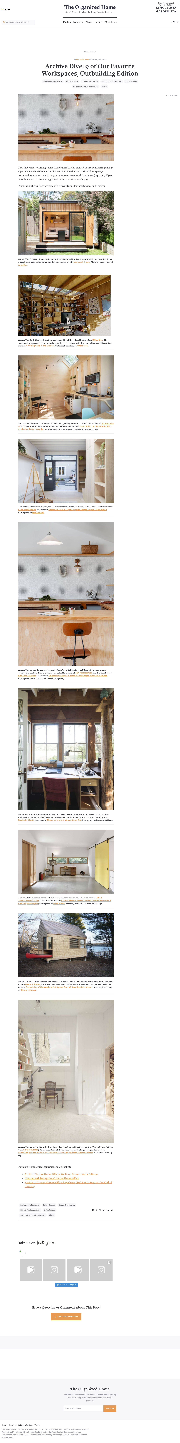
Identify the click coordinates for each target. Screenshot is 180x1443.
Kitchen (67, 22)
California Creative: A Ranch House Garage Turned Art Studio (77, 676)
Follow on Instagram (68, 1285)
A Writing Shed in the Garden (40, 346)
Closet (89, 22)
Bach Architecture (27, 510)
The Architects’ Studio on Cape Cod (64, 820)
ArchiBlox (22, 265)
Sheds (104, 86)
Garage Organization (90, 81)
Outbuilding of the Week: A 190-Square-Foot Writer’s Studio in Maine (58, 987)
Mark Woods (59, 904)
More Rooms (111, 22)
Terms (37, 1425)
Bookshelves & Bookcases (52, 81)
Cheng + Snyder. (29, 990)
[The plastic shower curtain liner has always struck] (54, 1270)
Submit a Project (25, 1425)
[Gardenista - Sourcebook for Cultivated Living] (166, 11)
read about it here (81, 262)
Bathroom (78, 22)
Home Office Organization (111, 81)
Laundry (98, 22)
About (4, 1425)
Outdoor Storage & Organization (85, 86)
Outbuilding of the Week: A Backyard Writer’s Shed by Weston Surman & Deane (55, 1153)
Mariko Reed (38, 513)
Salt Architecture (84, 673)
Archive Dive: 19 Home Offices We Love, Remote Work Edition (61, 1174)
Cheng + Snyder (32, 984)
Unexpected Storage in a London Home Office (52, 1178)
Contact (12, 1425)
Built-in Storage (72, 81)
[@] (26, 1253)
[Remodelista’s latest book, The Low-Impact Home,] (101, 1270)
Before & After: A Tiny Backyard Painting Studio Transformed (77, 510)
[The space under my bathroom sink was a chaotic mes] (78, 1270)
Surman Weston (30, 1150)
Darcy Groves (82, 60)
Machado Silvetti (26, 820)
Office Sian (97, 340)
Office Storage (131, 81)
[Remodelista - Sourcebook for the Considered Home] (166, 7)
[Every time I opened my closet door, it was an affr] (31, 1270)
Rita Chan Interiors (27, 676)
